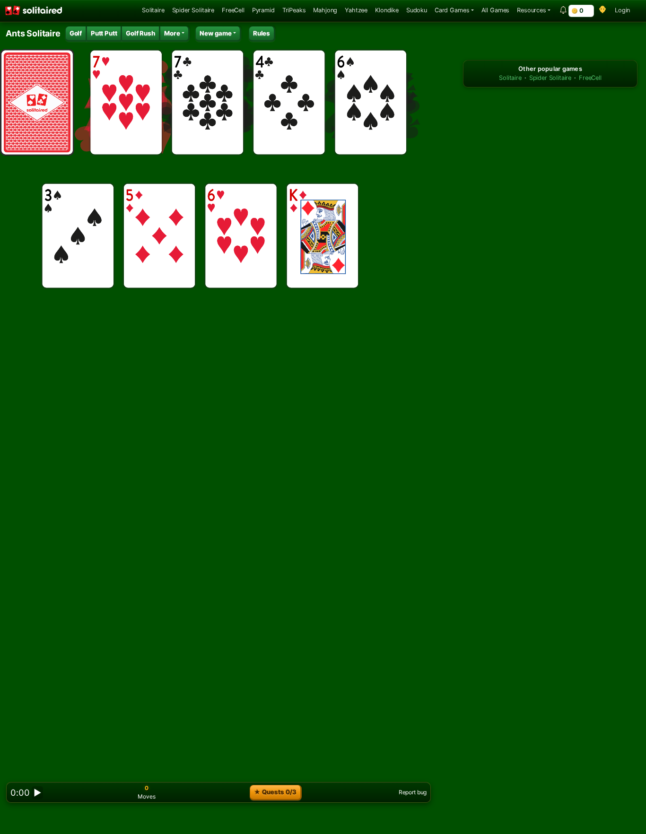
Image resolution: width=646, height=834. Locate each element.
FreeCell (233, 10)
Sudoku (416, 10)
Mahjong (325, 10)
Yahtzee (356, 10)
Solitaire (153, 10)
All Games (495, 10)
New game (216, 33)
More (172, 33)
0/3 (275, 792)
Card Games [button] (452, 10)
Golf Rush (140, 33)
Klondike (387, 10)
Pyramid (263, 10)
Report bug (413, 792)
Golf (76, 33)
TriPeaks (294, 10)
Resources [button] (531, 10)
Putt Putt (104, 33)
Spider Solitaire (193, 10)
